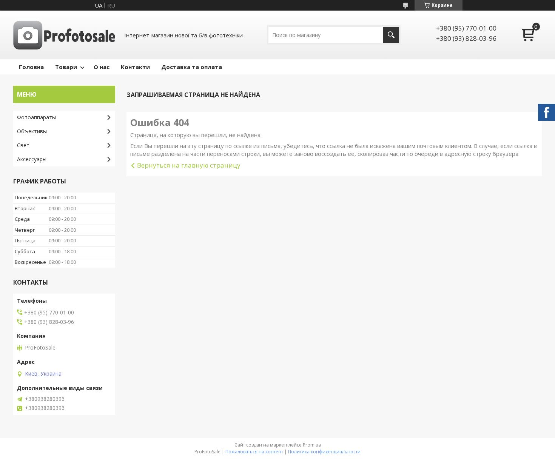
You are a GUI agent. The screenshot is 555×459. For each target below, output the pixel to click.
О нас (101, 67)
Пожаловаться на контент (254, 451)
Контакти (135, 67)
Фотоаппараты (36, 117)
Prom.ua (312, 445)
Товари (66, 67)
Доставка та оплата (191, 67)
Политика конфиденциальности (324, 451)
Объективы (32, 131)
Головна (31, 67)
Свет (23, 145)
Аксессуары (31, 159)
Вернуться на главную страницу (188, 165)
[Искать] (391, 35)
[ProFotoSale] (64, 35)
